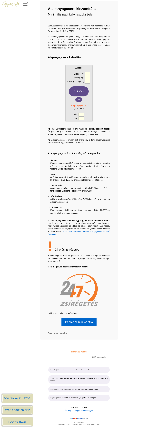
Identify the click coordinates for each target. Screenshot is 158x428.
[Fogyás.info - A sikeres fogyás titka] (10, 6)
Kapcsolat (75, 424)
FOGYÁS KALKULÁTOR (17, 398)
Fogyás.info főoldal (64, 424)
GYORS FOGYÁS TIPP (17, 410)
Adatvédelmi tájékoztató (87, 424)
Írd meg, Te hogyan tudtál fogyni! (79, 411)
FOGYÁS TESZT (17, 422)
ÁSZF (98, 424)
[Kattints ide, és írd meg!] (51, 362)
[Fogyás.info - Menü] (25, 6)
